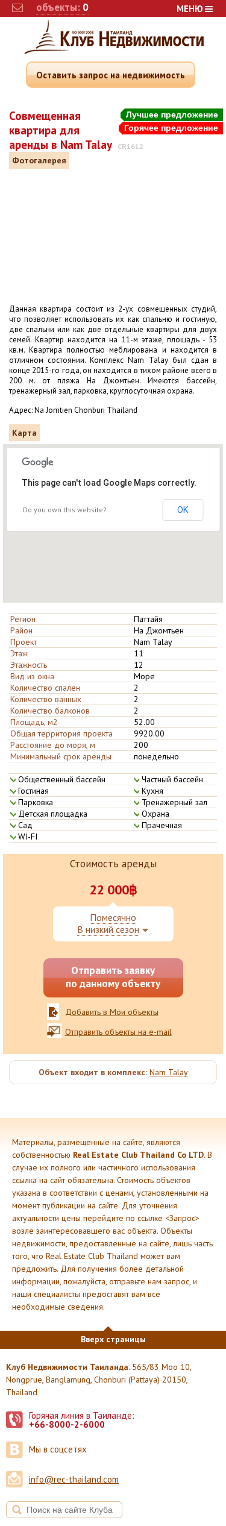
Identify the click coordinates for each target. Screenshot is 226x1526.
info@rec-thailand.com (74, 1479)
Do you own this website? (65, 509)
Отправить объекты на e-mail (118, 1031)
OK (182, 510)
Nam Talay (168, 1072)
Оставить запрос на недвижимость (110, 75)
